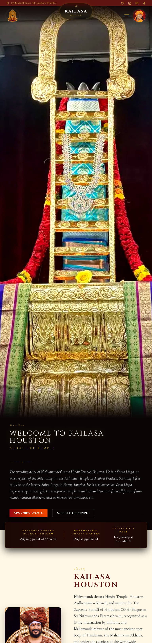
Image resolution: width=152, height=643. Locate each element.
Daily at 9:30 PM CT (86, 539)
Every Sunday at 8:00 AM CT (123, 539)
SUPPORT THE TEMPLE (73, 513)
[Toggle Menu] (127, 16)
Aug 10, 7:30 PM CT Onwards (38, 539)
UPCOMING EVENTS (28, 512)
